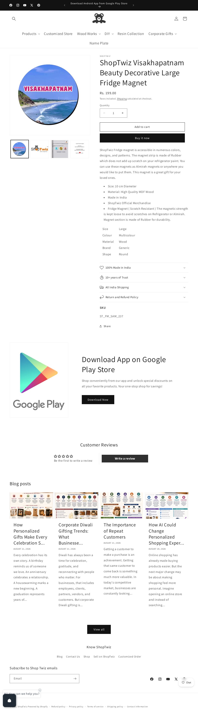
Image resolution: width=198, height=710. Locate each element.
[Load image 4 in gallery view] (80, 149)
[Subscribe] (75, 678)
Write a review (125, 458)
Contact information (137, 706)
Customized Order (129, 656)
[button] (14, 18)
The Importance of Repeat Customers (120, 531)
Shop (87, 656)
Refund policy (58, 706)
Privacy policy (76, 706)
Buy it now (142, 138)
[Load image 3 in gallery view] (60, 149)
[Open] (9, 700)
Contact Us (73, 656)
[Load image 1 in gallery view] (20, 149)
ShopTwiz (22, 706)
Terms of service (95, 706)
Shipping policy (115, 706)
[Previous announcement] (64, 5)
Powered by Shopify (38, 706)
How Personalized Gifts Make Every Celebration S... (30, 534)
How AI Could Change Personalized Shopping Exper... (166, 534)
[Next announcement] (133, 5)
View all (99, 629)
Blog (59, 656)
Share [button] (107, 326)
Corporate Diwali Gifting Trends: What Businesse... (76, 534)
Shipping (122, 98)
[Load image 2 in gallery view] (40, 149)
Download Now (98, 399)
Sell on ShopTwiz (104, 656)
